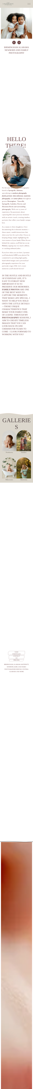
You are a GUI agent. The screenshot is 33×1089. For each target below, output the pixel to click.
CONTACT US (16, 657)
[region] (16, 26)
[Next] (19, 42)
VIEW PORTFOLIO (16, 653)
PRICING (16, 660)
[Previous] (14, 42)
